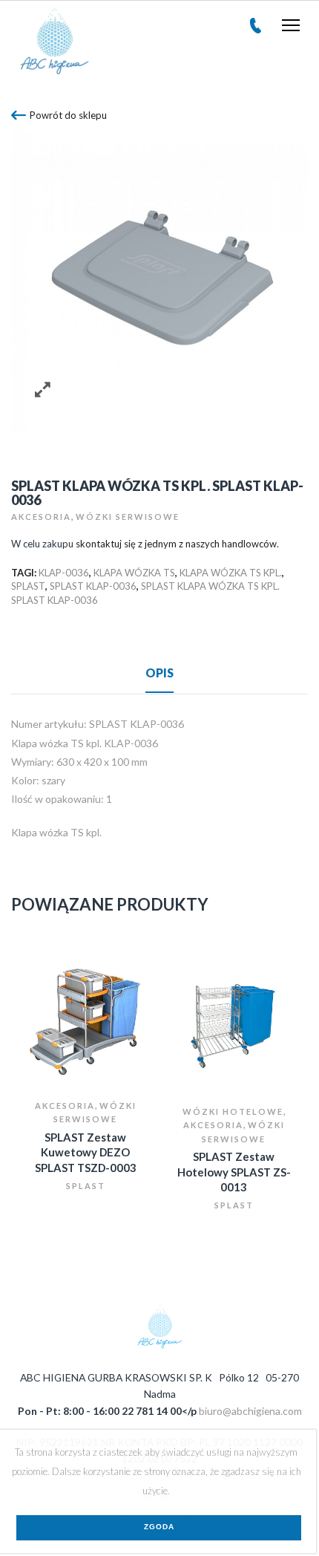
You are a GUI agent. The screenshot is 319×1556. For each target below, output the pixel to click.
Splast (85, 1186)
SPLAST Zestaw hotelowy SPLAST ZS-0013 (234, 1172)
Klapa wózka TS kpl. (231, 573)
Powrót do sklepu (68, 115)
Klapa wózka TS (134, 573)
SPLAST (28, 586)
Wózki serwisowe (128, 516)
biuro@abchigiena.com (250, 1410)
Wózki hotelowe (232, 1111)
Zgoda (159, 1527)
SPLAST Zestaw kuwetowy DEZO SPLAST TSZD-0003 (86, 1152)
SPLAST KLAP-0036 (93, 586)
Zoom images (42, 389)
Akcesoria (41, 516)
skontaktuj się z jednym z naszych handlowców (176, 544)
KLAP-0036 (64, 573)
